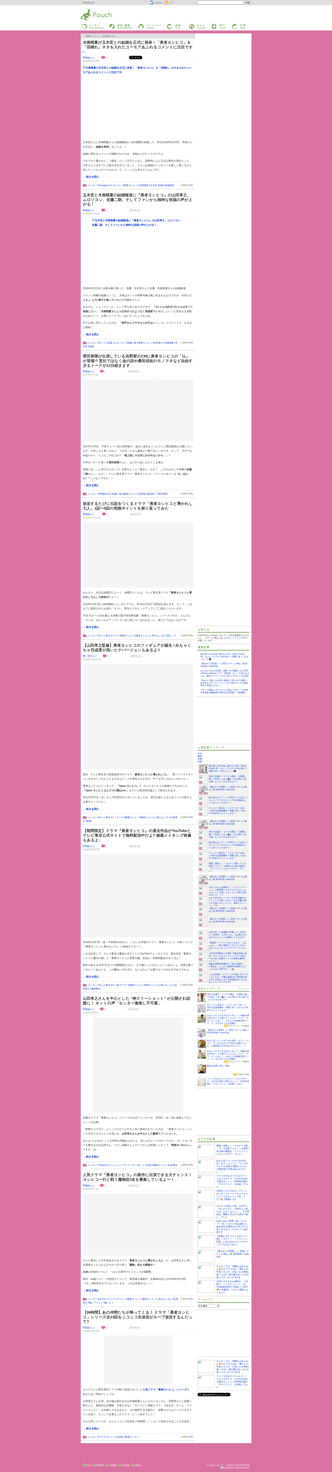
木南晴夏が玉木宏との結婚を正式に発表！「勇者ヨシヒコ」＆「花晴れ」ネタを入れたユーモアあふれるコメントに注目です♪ (138, 47)
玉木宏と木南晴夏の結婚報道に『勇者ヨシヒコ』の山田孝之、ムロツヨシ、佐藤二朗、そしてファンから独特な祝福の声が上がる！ (137, 199)
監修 (89, 821)
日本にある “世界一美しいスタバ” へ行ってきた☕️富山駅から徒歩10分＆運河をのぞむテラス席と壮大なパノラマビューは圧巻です (232, 1226)
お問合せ (138, 1465)
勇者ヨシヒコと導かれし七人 (150, 635)
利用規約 (100, 1465)
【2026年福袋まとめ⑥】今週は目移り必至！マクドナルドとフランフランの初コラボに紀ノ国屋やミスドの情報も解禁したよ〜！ (228, 957)
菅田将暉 (162, 494)
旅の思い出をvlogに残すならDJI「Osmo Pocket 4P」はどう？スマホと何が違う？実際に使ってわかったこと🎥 (224, 656)
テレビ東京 (104, 635)
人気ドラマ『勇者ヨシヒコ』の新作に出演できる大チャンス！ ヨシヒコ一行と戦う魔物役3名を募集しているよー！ (137, 1177)
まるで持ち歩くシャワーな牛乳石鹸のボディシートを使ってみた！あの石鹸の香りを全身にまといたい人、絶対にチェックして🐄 (227, 902)
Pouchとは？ (89, 2)
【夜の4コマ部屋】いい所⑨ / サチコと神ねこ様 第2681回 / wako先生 (228, 920)
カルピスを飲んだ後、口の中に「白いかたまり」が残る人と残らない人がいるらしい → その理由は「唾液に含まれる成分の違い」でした (232, 1211)
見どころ (171, 635)
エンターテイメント (91, 25)
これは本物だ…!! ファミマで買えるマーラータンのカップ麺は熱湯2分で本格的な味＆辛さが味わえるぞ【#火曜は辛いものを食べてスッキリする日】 (228, 978)
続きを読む (188, 185)
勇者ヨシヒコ (130, 185)
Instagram (104, 185)
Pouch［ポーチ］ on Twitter (156, 3)
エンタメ (92, 185)
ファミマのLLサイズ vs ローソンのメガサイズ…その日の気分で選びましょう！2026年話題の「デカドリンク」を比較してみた (232, 1181)
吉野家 (142, 494)
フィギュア (117, 817)
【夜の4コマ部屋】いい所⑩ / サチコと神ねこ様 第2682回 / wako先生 (228, 909)
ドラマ (115, 635)
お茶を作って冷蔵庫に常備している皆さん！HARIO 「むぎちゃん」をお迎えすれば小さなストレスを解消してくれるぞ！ (228, 935)
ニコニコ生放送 (115, 1437)
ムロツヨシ (116, 185)
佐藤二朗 (131, 342)
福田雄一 (151, 494)
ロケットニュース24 (236, 638)
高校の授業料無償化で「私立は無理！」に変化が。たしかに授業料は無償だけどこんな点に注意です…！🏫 (227, 966)
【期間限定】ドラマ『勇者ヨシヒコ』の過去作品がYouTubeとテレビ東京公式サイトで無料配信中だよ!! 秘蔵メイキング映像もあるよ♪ (137, 835)
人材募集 (112, 1465)
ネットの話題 (105, 342)
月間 (199, 759)
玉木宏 (153, 185)
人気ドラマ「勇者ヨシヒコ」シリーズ (165, 1389)
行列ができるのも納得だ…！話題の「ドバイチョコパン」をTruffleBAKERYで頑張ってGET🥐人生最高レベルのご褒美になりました (232, 1287)
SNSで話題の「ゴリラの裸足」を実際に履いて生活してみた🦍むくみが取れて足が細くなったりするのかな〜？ (228, 779)
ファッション (144, 25)
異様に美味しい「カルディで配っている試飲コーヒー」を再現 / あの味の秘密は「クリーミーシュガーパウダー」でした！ (227, 867)
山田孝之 (158, 342)
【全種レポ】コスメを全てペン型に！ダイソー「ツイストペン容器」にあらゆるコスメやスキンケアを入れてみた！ (232, 1240)
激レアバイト (96, 1302)
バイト (122, 1299)
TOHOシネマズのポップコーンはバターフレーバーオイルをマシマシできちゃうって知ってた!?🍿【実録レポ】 (232, 1195)
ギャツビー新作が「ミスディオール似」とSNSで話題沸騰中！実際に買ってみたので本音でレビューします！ (227, 810)
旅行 (213, 25)
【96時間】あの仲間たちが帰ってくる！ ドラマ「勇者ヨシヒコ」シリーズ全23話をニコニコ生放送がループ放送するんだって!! (138, 1317)
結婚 (161, 185)
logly (247, 988)
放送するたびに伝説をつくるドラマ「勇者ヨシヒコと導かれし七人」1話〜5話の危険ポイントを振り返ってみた (138, 505)
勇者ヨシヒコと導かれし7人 (155, 817)
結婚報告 (169, 185)
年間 (199, 761)
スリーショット (115, 1165)
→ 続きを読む (91, 176)
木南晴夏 (143, 185)
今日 (199, 753)
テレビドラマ (110, 1299)
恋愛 (169, 25)
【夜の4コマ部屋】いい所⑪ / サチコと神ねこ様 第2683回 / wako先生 (228, 788)
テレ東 (115, 985)
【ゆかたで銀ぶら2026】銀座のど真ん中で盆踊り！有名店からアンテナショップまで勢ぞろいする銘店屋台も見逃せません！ (224, 683)
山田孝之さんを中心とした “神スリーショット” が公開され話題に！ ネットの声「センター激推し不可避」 (136, 1000)
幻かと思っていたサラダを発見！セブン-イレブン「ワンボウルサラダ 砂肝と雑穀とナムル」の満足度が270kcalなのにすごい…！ (232, 1166)
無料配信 (95, 988)
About (88, 1465)
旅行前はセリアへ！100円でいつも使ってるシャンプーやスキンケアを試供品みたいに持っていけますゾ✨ (228, 800)
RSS (166, 2)
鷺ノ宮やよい (90, 656)
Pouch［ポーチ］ (89, 9)
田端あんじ (89, 57)
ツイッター (130, 1165)
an (100, 1299)
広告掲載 (125, 1465)
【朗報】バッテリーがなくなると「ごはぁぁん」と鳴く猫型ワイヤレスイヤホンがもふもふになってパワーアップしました (227, 946)
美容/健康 (113, 25)
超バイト (109, 1302)
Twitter (102, 1165)
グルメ (191, 25)
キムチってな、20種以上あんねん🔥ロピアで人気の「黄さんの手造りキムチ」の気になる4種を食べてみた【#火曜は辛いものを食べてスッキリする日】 (232, 1272)
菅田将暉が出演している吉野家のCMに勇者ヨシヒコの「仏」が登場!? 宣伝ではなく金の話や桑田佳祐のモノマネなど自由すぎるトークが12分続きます (138, 360)
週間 (199, 756)
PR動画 (103, 494)
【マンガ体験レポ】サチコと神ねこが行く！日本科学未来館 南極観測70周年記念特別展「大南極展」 (224, 691)
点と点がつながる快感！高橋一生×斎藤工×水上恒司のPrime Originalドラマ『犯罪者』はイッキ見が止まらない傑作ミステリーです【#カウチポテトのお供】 (224, 673)
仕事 (234, 25)
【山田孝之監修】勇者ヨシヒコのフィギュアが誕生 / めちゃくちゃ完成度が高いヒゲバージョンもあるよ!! (137, 647)
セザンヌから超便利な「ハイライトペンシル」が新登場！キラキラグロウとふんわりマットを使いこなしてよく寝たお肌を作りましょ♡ (227, 891)
